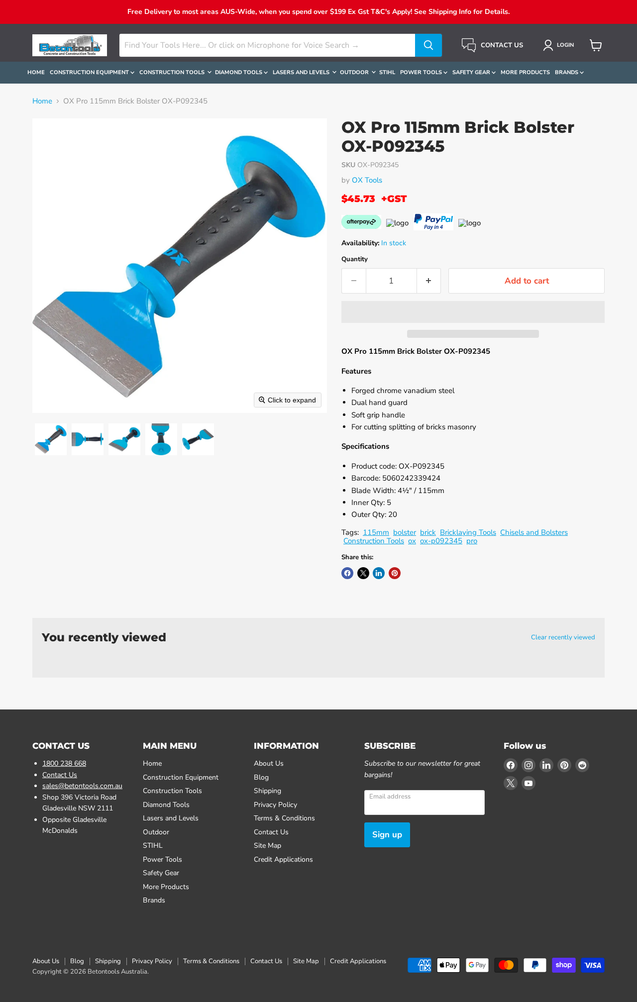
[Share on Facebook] (347, 573)
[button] (560, 45)
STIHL (387, 72)
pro (471, 541)
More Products (525, 72)
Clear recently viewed (563, 637)
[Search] (428, 45)
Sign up (387, 834)
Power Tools (421, 72)
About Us (269, 763)
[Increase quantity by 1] (429, 281)
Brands (567, 72)
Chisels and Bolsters (534, 532)
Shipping (267, 791)
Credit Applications (283, 859)
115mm (376, 532)
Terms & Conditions (284, 818)
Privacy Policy (275, 804)
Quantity (354, 259)
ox (412, 541)
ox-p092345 (441, 541)
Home (36, 72)
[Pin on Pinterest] (395, 573)
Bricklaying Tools (468, 532)
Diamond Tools (239, 72)
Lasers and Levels (302, 72)
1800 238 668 (64, 763)
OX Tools (367, 180)
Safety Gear (472, 72)
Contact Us (59, 775)
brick (428, 532)
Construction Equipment (90, 72)
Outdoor (355, 72)
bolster (404, 532)
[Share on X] (363, 573)
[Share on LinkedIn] (379, 573)
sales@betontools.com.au (82, 786)
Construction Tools (172, 72)
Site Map (267, 845)
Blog (261, 777)
